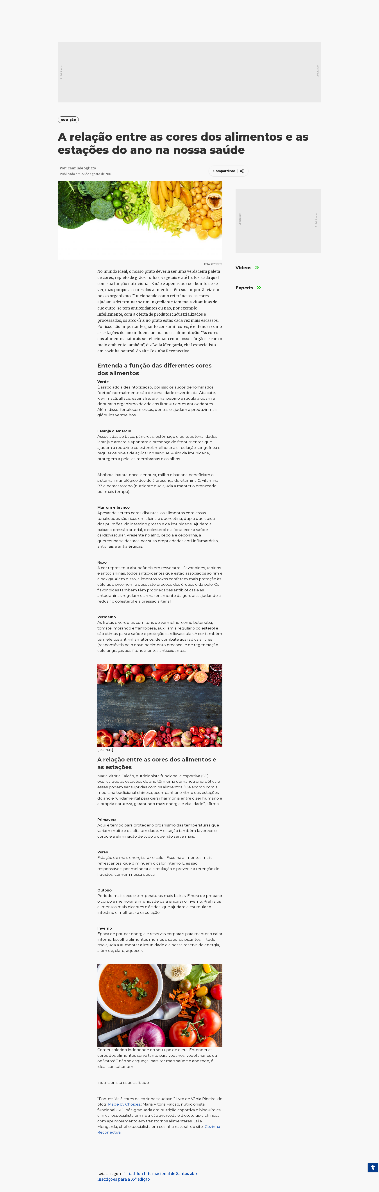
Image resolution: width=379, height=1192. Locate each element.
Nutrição (68, 120)
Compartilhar (224, 171)
